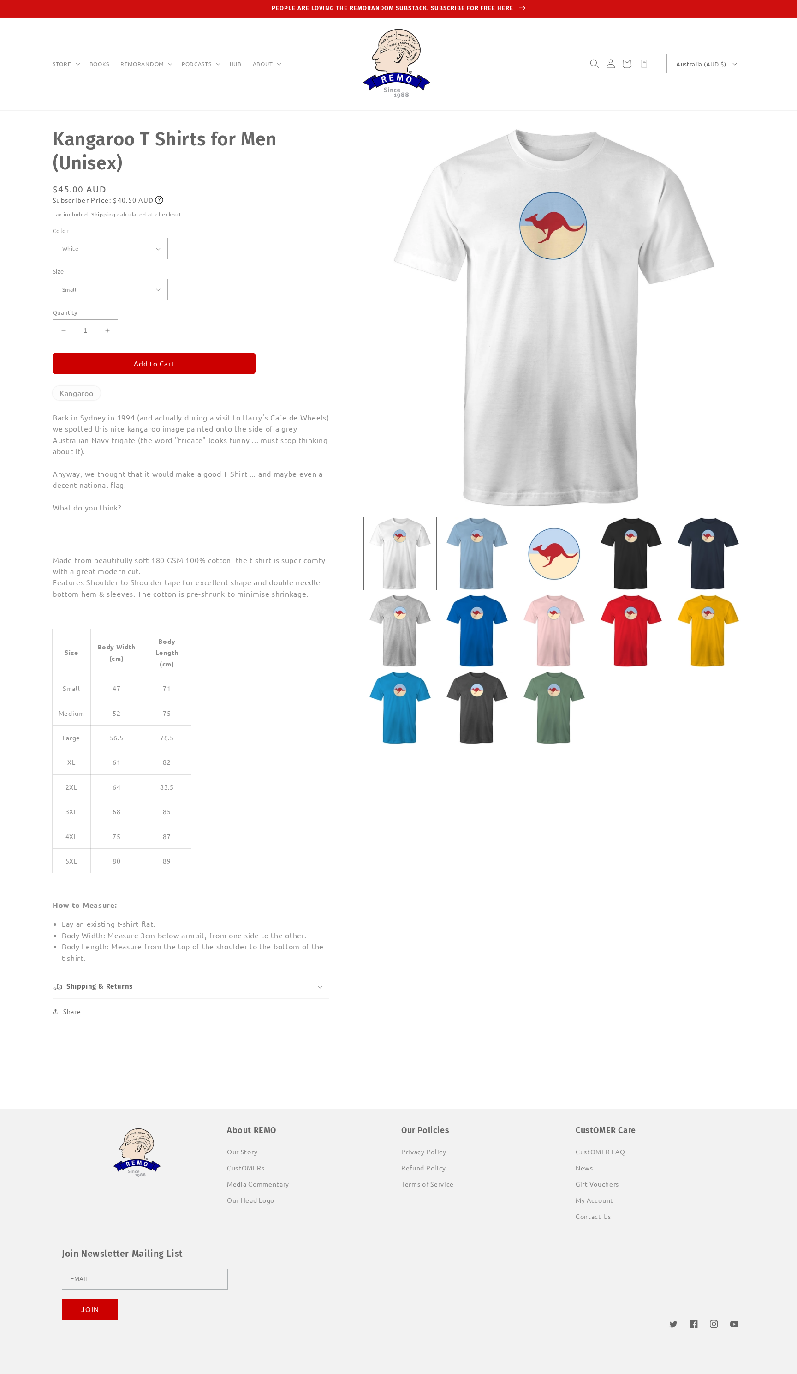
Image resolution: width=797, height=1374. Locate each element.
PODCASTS (197, 63)
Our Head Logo (250, 1200)
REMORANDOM (142, 63)
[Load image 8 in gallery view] (554, 630)
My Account (594, 1200)
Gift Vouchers (597, 1184)
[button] (65, 64)
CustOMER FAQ (600, 1151)
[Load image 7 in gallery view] (477, 630)
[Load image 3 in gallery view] (554, 553)
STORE (62, 63)
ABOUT (263, 63)
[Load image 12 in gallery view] (477, 708)
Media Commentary (258, 1184)
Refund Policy (423, 1168)
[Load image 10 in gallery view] (708, 630)
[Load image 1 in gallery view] (400, 553)
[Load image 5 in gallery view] (708, 553)
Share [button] (72, 1011)
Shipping (103, 214)
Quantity (65, 312)
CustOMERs (245, 1168)
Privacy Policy (423, 1151)
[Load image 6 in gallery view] (400, 630)
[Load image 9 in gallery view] (631, 630)
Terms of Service (427, 1184)
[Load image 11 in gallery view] (400, 708)
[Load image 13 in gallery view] (554, 708)
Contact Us (593, 1216)
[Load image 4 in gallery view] (631, 553)
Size (58, 271)
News (584, 1168)
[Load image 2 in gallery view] (477, 553)
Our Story (242, 1151)
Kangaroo (76, 392)
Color (61, 230)
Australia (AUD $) (701, 64)
